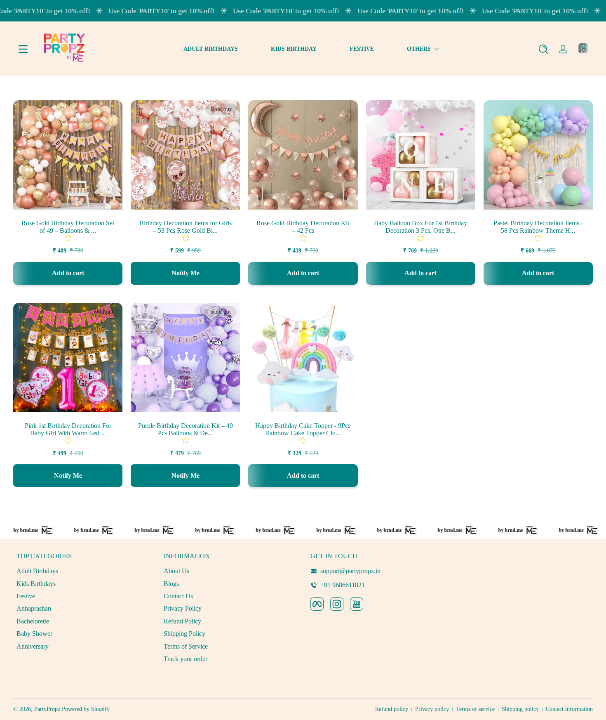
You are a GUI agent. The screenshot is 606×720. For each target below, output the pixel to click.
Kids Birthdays (36, 583)
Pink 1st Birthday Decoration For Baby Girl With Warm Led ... (68, 429)
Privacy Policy (183, 608)
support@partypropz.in (350, 570)
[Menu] (23, 49)
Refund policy (391, 709)
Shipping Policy (184, 633)
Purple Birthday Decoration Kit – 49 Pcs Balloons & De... (185, 429)
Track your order (185, 658)
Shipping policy (520, 709)
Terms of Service (186, 646)
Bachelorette (32, 621)
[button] (543, 49)
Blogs (171, 583)
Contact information (569, 709)
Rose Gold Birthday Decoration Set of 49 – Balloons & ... (67, 227)
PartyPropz (47, 709)
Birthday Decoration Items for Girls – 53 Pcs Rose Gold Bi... (185, 227)
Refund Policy (182, 621)
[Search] (543, 49)
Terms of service (475, 709)
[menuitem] (82, 571)
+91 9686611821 (342, 584)
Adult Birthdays (37, 570)
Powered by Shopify (86, 709)
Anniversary (32, 646)
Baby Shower (34, 633)
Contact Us (178, 596)
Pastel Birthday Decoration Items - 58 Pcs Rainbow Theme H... (538, 227)
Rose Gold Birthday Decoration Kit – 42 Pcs (302, 227)
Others (419, 49)
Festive (25, 596)
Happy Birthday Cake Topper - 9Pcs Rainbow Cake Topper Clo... (302, 429)
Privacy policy (432, 709)
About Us (176, 570)
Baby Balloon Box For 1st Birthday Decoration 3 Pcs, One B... (420, 227)
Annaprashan (33, 608)
